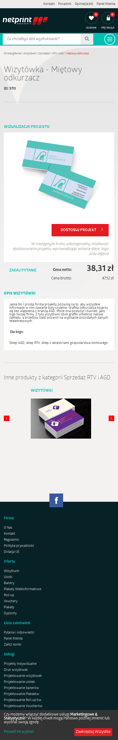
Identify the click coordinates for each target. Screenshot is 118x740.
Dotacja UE (11, 552)
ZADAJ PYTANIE (23, 270)
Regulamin (11, 540)
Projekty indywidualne (20, 664)
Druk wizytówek (16, 670)
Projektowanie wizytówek (23, 676)
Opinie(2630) (84, 4)
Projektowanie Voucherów (23, 706)
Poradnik (64, 4)
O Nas (8, 527)
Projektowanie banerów (21, 688)
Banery (9, 583)
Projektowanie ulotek (19, 682)
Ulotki (8, 577)
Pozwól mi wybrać (19, 732)
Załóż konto (12, 644)
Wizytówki (29, 53)
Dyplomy (10, 613)
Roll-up (9, 595)
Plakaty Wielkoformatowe (22, 589)
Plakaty (9, 607)
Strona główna (12, 53)
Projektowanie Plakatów (21, 694)
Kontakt (49, 4)
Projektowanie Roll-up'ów (22, 700)
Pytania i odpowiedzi (19, 632)
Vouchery (11, 601)
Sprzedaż (44, 53)
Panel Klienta (106, 4)
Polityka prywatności (19, 546)
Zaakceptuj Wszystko (93, 732)
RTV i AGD (58, 53)
